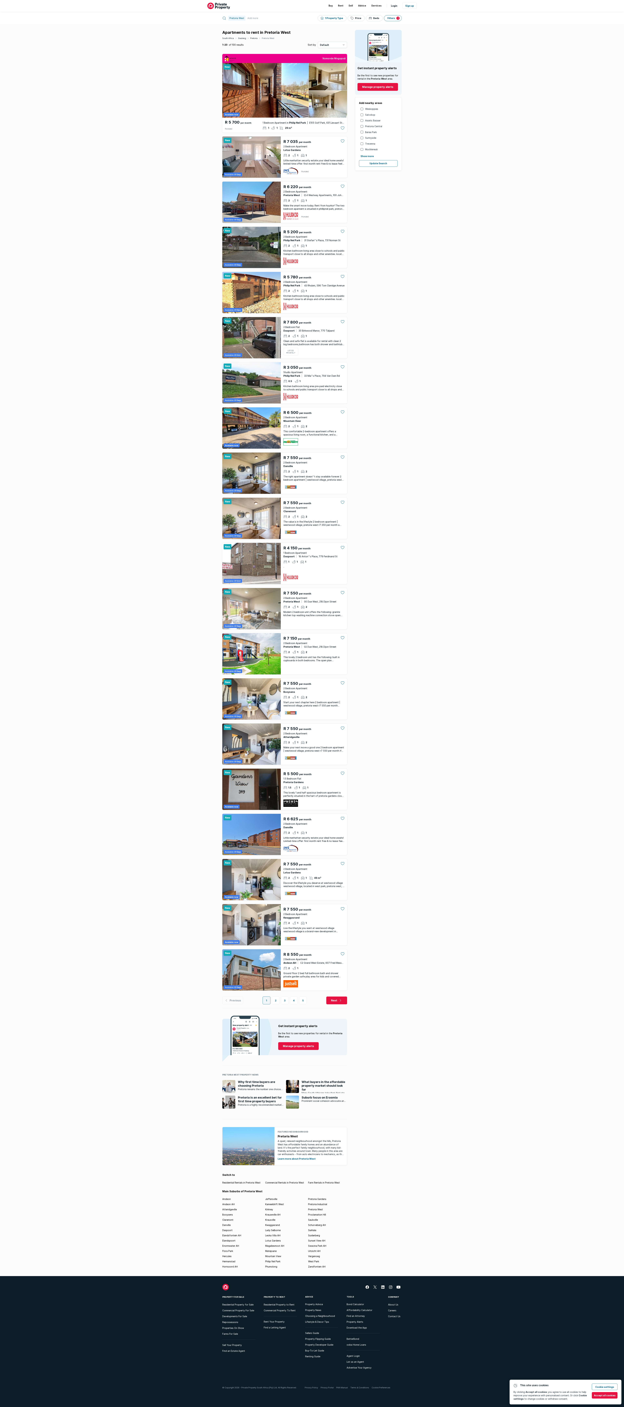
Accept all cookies (605, 1395)
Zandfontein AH (316, 1266)
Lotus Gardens (273, 1240)
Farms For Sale (230, 1333)
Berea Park (371, 132)
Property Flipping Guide (318, 1338)
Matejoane (271, 1251)
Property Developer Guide (319, 1344)
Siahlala (312, 1230)
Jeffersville (271, 1199)
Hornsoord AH (230, 1266)
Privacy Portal (327, 1387)
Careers (392, 1310)
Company (393, 1297)
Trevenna (370, 143)
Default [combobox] (324, 45)
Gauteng (242, 38)
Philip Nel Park (272, 1261)
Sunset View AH (316, 1240)
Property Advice (314, 1304)
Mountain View (273, 1256)
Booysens (227, 1214)
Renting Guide (312, 1356)
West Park (313, 1261)
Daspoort (227, 1230)
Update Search (378, 163)
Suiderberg (314, 1235)
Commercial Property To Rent (280, 1310)
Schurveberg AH (317, 1225)
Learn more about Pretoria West (297, 1158)
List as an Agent (355, 1361)
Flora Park (227, 1251)
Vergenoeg (314, 1256)
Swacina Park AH (317, 1245)
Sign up (409, 5)
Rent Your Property (274, 1321)
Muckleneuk (371, 149)
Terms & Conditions (359, 1387)
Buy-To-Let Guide (314, 1350)
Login (394, 5)
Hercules (227, 1256)
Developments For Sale (234, 1316)
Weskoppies (371, 109)
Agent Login (353, 1356)
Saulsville (313, 1219)
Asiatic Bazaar (373, 120)
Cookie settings (604, 1387)
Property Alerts (355, 1321)
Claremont (227, 1219)
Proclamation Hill (317, 1214)
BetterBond (353, 1338)
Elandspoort (228, 1240)
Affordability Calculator (359, 1310)
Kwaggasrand (272, 1225)
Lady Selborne (273, 1230)
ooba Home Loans (356, 1344)
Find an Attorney (356, 1316)
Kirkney (269, 1209)
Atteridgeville (229, 1209)
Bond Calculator (355, 1304)
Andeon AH (228, 1204)
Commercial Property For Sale (238, 1310)
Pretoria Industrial (317, 1204)
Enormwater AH (230, 1245)
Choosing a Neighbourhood (320, 1316)
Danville (226, 1225)
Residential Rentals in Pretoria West (241, 1182)
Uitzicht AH (314, 1251)
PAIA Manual (342, 1387)
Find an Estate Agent (233, 1350)
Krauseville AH (272, 1214)
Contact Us (394, 1316)
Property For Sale (233, 1297)
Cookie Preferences (381, 1387)
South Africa (228, 38)
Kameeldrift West (274, 1204)
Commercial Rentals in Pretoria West (284, 1182)
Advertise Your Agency (359, 1367)
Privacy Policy (311, 1387)
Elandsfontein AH (231, 1235)
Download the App (357, 1327)
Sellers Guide (312, 1333)
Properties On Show (233, 1328)
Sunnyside (370, 137)
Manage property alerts (377, 87)
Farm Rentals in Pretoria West (324, 1182)
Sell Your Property (232, 1345)
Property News (313, 1310)
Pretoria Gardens (317, 1199)
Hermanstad (228, 1261)
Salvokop (370, 114)
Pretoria (254, 38)
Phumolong (271, 1266)
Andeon (226, 1199)
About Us (393, 1304)
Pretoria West (268, 38)
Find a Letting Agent (275, 1327)
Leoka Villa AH (272, 1235)
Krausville (270, 1219)
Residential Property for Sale (238, 1304)
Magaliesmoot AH (274, 1245)
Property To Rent (274, 1297)
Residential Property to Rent (279, 1304)
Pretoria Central (373, 126)
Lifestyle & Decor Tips (317, 1321)
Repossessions (230, 1322)
